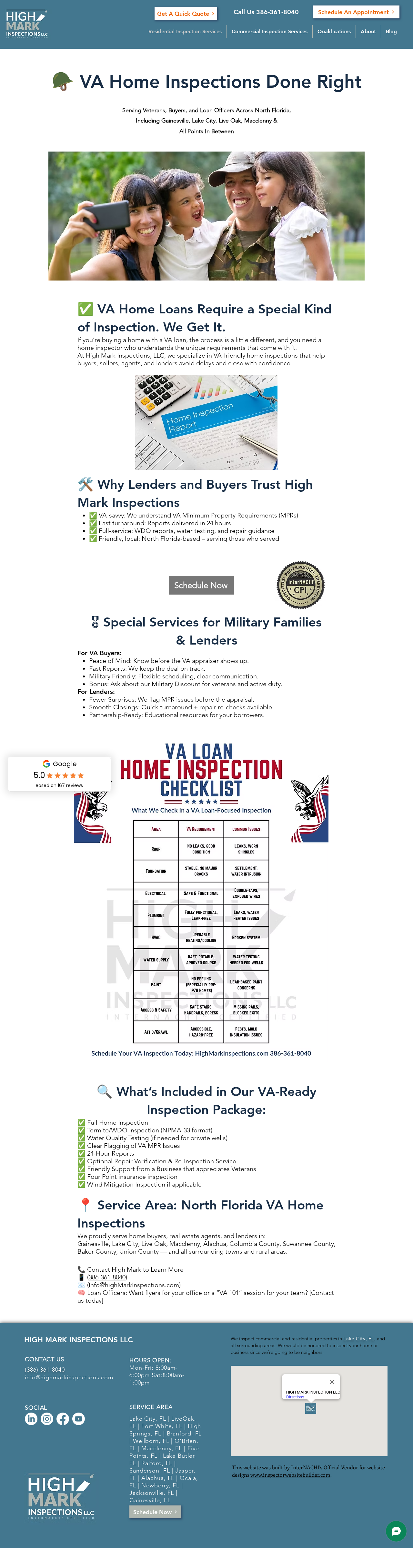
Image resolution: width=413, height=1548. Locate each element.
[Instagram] (47, 1419)
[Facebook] (62, 1419)
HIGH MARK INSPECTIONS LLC (78, 1339)
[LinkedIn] (31, 1419)
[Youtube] (78, 1419)
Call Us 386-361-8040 (266, 12)
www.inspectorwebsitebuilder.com (290, 1474)
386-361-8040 (107, 1277)
